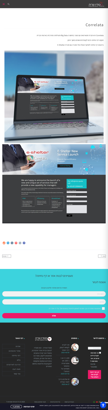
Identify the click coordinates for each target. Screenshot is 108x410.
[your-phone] (54, 301)
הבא (104, 256)
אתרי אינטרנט (14, 351)
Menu (4, 4)
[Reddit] (4, 243)
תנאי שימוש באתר (40, 402)
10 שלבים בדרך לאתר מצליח (63, 380)
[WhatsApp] (94, 402)
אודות (18, 346)
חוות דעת (16, 369)
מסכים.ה (16, 406)
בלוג (18, 360)
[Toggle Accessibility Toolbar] (103, 405)
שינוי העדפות (29, 406)
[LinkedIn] (8, 243)
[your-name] (54, 293)
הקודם (5, 256)
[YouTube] (97, 402)
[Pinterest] (16, 243)
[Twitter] (20, 243)
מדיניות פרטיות (55, 402)
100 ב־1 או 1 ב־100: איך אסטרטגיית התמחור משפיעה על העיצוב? (65, 364)
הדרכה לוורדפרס (13, 364)
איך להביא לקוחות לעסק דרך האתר (64, 347)
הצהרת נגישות (69, 402)
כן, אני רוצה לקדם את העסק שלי (94, 374)
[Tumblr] (12, 243)
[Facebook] (24, 243)
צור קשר (17, 373)
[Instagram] (100, 402)
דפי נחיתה (16, 355)
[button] (8, 4)
